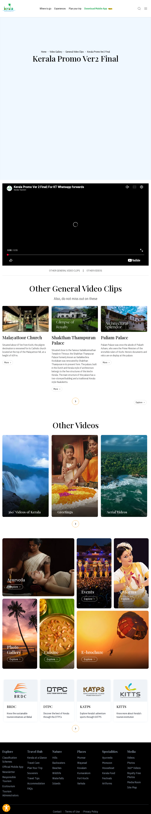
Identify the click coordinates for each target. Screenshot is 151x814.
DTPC (47, 706)
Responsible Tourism (9, 779)
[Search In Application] (139, 8)
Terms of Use (72, 811)
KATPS (85, 706)
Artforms (107, 783)
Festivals (107, 778)
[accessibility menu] (6, 808)
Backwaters (58, 763)
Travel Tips (33, 778)
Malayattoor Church (22, 337)
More (6, 362)
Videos (131, 757)
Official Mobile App (12, 766)
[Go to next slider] (75, 401)
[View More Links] (146, 8)
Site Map (132, 787)
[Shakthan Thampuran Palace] (75, 319)
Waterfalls (58, 778)
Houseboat (108, 768)
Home (43, 51)
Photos (131, 763)
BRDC (11, 706)
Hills (54, 757)
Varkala (81, 783)
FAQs (30, 788)
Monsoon (107, 763)
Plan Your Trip (34, 768)
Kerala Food (108, 773)
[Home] (9, 9)
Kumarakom (83, 773)
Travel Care (33, 763)
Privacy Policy (90, 811)
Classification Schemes (9, 759)
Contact (57, 811)
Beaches (56, 768)
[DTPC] (57, 690)
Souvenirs (32, 773)
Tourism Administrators (10, 793)
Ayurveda (107, 757)
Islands (56, 783)
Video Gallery (56, 51)
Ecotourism (8, 786)
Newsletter (8, 772)
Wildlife (56, 773)
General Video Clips (74, 51)
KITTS (121, 706)
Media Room (134, 782)
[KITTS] (130, 690)
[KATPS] (94, 690)
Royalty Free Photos (134, 775)
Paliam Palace (114, 337)
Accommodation (36, 783)
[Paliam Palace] (124, 319)
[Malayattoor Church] (25, 319)
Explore (139, 402)
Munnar (81, 757)
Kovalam (82, 768)
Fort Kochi (82, 778)
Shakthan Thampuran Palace (74, 340)
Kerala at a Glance (37, 757)
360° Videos (134, 768)
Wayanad (82, 763)
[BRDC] (21, 690)
